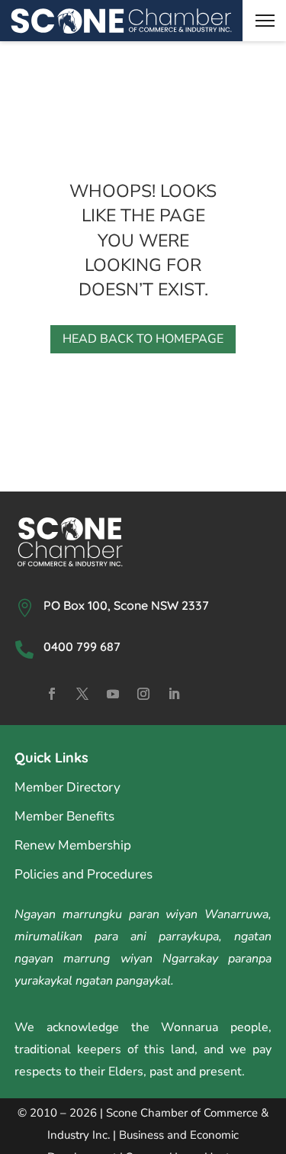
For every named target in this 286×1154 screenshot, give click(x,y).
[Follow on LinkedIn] (174, 694)
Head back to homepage (143, 338)
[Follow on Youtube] (113, 694)
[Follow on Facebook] (52, 694)
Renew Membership (72, 845)
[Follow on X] (82, 694)
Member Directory (67, 787)
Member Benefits (64, 816)
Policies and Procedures (83, 874)
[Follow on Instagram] (143, 694)
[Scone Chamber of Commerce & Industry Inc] (121, 21)
